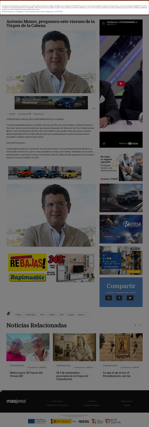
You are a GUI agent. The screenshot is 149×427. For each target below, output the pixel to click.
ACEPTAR (58, 11)
